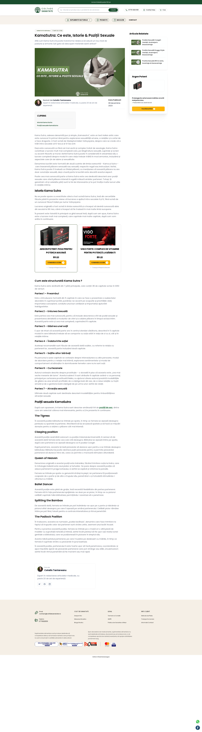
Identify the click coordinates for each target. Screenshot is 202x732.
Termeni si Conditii (114, 616)
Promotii (103, 20)
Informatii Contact (147, 622)
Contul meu (150, 10)
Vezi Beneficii (147, 109)
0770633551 (43, 621)
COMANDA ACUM (54, 262)
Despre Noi (78, 616)
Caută (113, 10)
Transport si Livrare (147, 619)
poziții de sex (105, 407)
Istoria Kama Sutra (44, 122)
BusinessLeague (104, 657)
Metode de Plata (147, 616)
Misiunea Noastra (80, 619)
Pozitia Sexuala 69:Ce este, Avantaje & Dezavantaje (153, 62)
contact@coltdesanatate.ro (50, 614)
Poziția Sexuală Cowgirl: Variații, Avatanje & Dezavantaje (151, 42)
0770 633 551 (133, 10)
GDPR (109, 619)
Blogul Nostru (78, 622)
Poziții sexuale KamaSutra (47, 125)
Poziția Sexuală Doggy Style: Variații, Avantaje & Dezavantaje (153, 52)
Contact (133, 20)
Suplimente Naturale (79, 20)
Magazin (120, 20)
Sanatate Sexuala (43, 31)
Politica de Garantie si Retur (117, 622)
